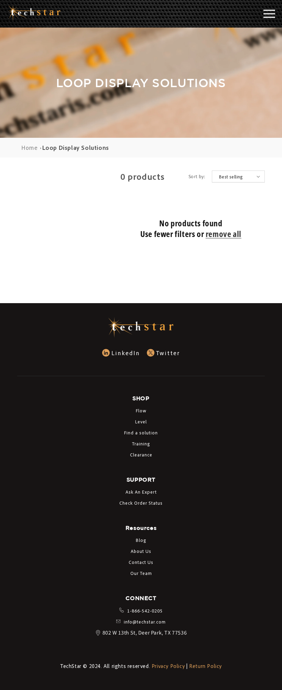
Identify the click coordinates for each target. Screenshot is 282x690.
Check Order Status (141, 503)
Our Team (141, 573)
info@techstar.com (145, 622)
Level (141, 421)
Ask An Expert (141, 492)
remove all (223, 233)
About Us (141, 551)
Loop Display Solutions (75, 147)
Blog (141, 540)
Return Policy (205, 665)
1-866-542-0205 (145, 611)
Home (29, 147)
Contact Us (141, 562)
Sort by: (196, 176)
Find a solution (141, 432)
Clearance (141, 454)
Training (141, 443)
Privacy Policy (168, 665)
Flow (141, 410)
